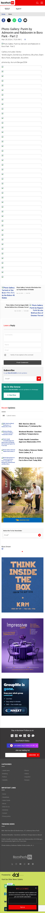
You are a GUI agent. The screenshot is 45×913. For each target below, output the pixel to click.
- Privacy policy (6, 816)
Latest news (11, 416)
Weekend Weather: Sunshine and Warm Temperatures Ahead (30, 434)
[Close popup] (36, 888)
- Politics (4, 777)
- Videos (26, 773)
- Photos (26, 770)
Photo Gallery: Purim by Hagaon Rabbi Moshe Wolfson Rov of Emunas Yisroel (16, 306)
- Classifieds (5, 797)
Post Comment (22, 362)
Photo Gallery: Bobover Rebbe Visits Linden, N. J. (18, 845)
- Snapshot (27, 777)
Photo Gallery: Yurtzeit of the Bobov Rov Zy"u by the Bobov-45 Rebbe (29, 288)
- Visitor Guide (6, 800)
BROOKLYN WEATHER (21, 9)
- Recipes (26, 780)
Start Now (12, 395)
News (10, 14)
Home (3, 14)
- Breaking (5, 773)
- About (4, 803)
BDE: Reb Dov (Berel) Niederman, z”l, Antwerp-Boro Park (30, 426)
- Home (4, 794)
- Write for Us (6, 807)
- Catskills (4, 780)
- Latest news (6, 770)
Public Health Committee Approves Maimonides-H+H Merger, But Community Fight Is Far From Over (22, 840)
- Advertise (5, 810)
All (4, 416)
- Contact (4, 813)
